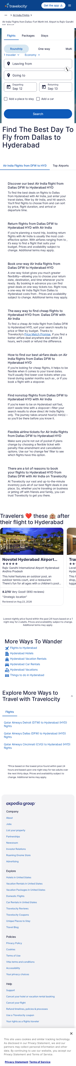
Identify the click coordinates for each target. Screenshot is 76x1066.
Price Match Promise (37, 334)
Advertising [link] (12, 861)
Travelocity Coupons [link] (17, 914)
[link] (38, 648)
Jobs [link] (8, 824)
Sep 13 (53, 88)
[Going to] (38, 75)
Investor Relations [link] (16, 848)
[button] (38, 695)
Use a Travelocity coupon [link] (20, 1015)
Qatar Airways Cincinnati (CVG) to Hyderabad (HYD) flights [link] (37, 746)
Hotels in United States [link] (18, 877)
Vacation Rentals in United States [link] (24, 883)
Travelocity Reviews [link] (17, 908)
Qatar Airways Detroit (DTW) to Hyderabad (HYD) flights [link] (35, 724)
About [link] (9, 817)
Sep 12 (17, 88)
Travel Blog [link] (12, 927)
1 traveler (10, 54)
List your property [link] (15, 830)
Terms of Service (39, 1061)
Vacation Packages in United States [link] (25, 889)
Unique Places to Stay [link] (18, 920)
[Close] (71, 1033)
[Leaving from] (38, 63)
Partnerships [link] (13, 836)
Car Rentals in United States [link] (21, 902)
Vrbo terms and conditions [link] (20, 961)
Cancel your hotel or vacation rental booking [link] (30, 996)
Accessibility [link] (13, 968)
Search (38, 114)
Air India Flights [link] (21, 15)
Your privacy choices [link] (17, 974)
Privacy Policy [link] (14, 943)
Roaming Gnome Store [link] (18, 855)
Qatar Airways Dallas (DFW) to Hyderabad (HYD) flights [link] (35, 735)
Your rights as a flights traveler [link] (22, 1021)
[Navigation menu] (69, 5)
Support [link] (10, 990)
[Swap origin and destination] (67, 69)
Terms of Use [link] (13, 955)
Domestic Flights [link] (15, 896)
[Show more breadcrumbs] (5, 15)
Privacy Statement (16, 1061)
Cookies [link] (10, 949)
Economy (30, 54)
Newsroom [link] (12, 842)
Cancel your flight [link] (16, 1002)
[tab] (11, 35)
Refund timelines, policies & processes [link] (27, 1008)
